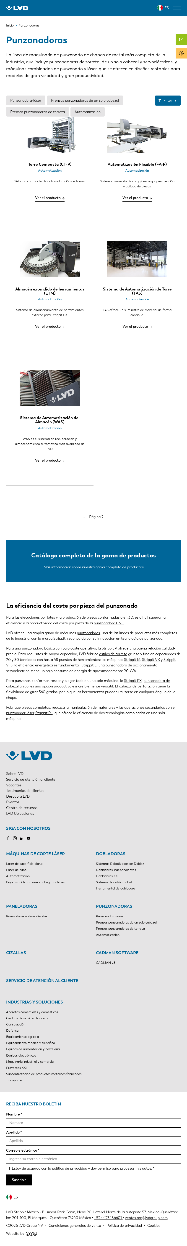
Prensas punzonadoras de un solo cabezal (85, 100)
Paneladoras (21, 906)
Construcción (15, 1024)
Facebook (8, 838)
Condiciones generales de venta (75, 1225)
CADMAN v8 (105, 963)
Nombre (13, 1114)
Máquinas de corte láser (35, 853)
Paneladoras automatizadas (26, 916)
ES (166, 8)
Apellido (13, 1132)
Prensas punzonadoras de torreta (37, 112)
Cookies (153, 1225)
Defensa (12, 1031)
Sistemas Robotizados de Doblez (120, 864)
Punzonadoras (114, 906)
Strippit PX (133, 681)
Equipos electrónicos (21, 1055)
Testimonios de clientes (25, 790)
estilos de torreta (113, 654)
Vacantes (13, 785)
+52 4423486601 (108, 1218)
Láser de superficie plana (24, 864)
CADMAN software (117, 952)
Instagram (15, 838)
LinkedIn (21, 838)
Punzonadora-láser (25, 100)
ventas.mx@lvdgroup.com (146, 1218)
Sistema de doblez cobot (114, 882)
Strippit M (132, 660)
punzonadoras (88, 633)
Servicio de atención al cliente (30, 779)
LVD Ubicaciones (20, 813)
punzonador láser (20, 713)
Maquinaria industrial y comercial (30, 1062)
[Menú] (177, 8)
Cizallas (16, 952)
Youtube (28, 838)
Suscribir (19, 1180)
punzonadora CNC (109, 623)
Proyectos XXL (17, 1068)
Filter (168, 100)
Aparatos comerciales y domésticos (32, 1012)
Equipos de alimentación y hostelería (33, 1049)
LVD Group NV (31, 1225)
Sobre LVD (14, 774)
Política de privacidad (124, 1225)
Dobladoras (110, 853)
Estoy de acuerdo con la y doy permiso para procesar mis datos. (82, 1168)
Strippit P (109, 648)
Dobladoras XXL (107, 876)
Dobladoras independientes (116, 870)
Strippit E (89, 665)
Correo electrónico (21, 1150)
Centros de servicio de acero (27, 1018)
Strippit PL (44, 713)
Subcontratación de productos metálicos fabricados (43, 1074)
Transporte (14, 1080)
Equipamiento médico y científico (30, 1043)
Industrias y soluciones (34, 1002)
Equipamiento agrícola (22, 1037)
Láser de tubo (16, 870)
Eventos (12, 802)
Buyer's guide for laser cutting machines (35, 882)
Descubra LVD (18, 796)
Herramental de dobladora (115, 888)
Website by (15, 1233)
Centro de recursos (21, 808)
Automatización (88, 112)
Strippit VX (151, 660)
